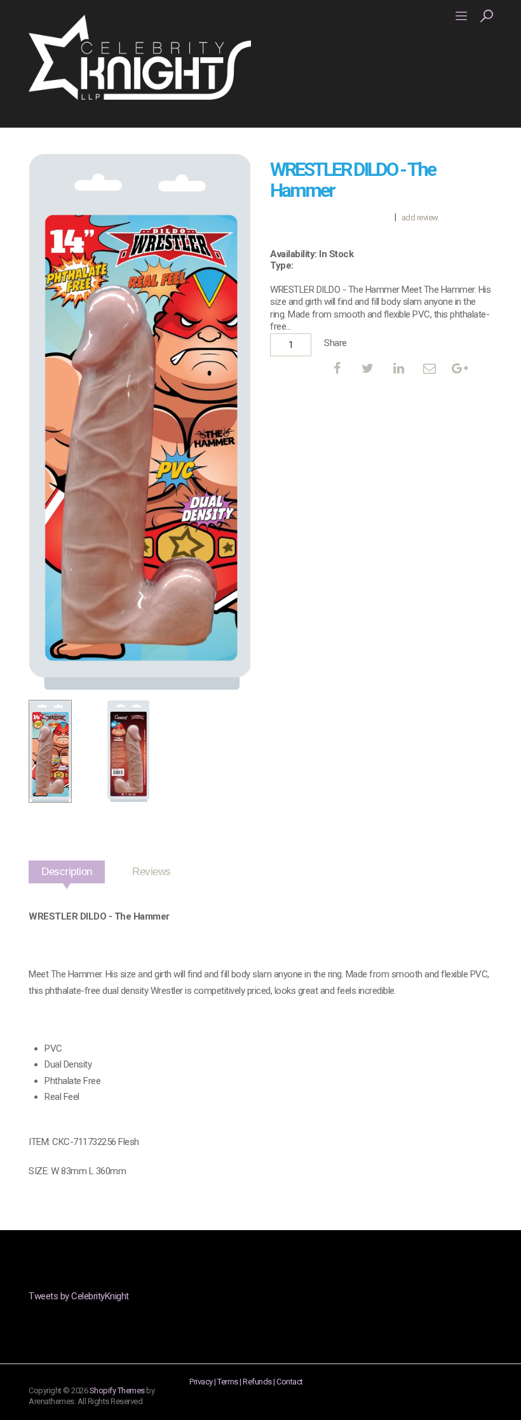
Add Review (420, 217)
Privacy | (203, 1381)
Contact (289, 1381)
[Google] (460, 368)
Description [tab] (66, 872)
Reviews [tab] (151, 872)
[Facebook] (336, 368)
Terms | (230, 1381)
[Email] (429, 368)
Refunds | (259, 1381)
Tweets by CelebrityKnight (79, 1296)
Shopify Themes (117, 1390)
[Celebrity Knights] (140, 56)
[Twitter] (368, 368)
